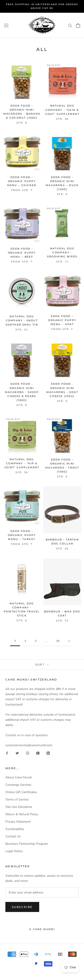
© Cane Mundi (42, 929)
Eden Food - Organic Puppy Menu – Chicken (22, 181)
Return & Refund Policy (21, 814)
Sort (40, 664)
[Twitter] (17, 752)
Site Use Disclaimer (18, 807)
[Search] (70, 25)
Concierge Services (18, 785)
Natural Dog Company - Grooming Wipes (62, 252)
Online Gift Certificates (21, 792)
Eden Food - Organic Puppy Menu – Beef (22, 252)
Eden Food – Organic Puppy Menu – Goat (62, 320)
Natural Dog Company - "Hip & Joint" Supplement (21, 463)
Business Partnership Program (26, 844)
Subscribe (22, 907)
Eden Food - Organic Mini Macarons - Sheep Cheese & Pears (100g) (22, 392)
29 (57, 641)
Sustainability (14, 829)
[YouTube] (37, 752)
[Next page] (69, 641)
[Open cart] (78, 25)
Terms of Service (16, 799)
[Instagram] (27, 752)
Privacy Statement (18, 821)
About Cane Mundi (18, 777)
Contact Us (13, 836)
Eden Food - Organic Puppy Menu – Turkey (22, 535)
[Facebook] (7, 752)
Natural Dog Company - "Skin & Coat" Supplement (62, 109)
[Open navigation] (6, 25)
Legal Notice (14, 851)
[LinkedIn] (48, 752)
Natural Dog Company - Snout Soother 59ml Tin (22, 320)
